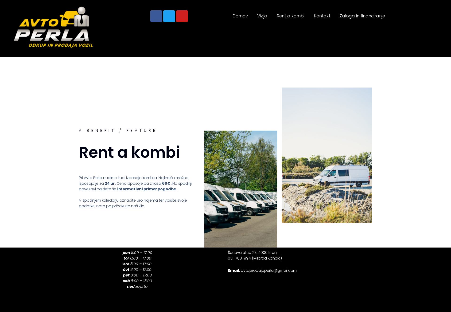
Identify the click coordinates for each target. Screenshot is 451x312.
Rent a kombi (290, 16)
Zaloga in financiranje (362, 16)
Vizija (262, 16)
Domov (240, 16)
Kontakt (322, 16)
